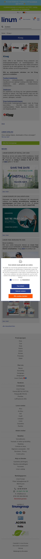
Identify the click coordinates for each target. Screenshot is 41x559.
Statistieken (26, 280)
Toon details (20, 286)
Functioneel (15, 280)
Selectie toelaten (20, 291)
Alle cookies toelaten (20, 296)
